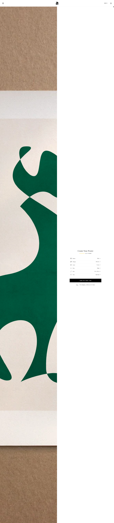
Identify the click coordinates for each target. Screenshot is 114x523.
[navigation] (3, 3)
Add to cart (85, 280)
